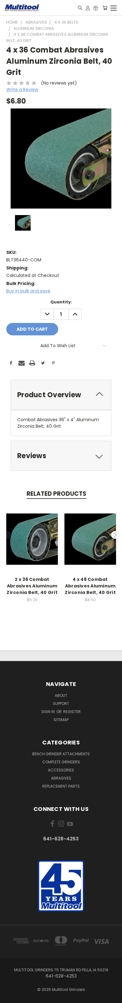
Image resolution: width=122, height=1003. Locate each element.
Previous (7, 535)
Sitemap (61, 719)
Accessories (61, 770)
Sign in (48, 711)
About (61, 695)
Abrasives (61, 778)
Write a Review (22, 89)
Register (72, 711)
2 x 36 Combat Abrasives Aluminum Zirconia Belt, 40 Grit (32, 586)
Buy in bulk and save (28, 291)
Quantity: (61, 302)
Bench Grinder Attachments (61, 754)
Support (61, 703)
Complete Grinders (61, 762)
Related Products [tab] (56, 494)
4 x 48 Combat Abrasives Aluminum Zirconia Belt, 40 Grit (90, 586)
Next (115, 535)
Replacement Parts (61, 786)
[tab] (61, 395)
